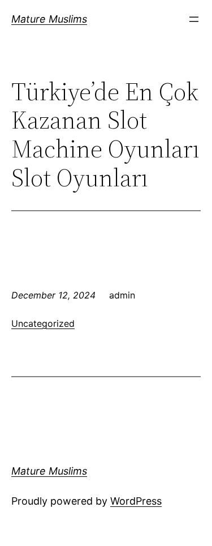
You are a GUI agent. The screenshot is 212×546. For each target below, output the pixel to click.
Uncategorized (43, 323)
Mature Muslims (49, 19)
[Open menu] (194, 19)
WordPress (136, 501)
